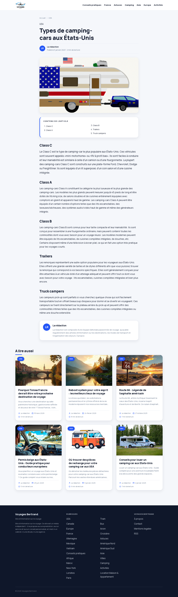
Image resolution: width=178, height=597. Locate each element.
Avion (103, 528)
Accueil (42, 18)
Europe (147, 5)
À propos (80, 336)
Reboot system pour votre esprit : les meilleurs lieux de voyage (88, 391)
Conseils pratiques (91, 5)
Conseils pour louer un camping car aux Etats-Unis (135, 461)
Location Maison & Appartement (109, 574)
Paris (68, 577)
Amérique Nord (107, 543)
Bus (102, 523)
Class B (96, 125)
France (107, 5)
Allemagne (71, 538)
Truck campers (99, 133)
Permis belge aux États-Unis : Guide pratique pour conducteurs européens (34, 463)
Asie (139, 5)
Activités (158, 5)
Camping (129, 5)
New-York (71, 567)
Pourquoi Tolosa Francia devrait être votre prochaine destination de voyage (35, 393)
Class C (49, 126)
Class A (49, 130)
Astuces (118, 5)
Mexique (70, 543)
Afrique (70, 558)
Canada (70, 523)
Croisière (104, 533)
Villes (103, 558)
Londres (70, 572)
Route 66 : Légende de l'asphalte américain (132, 391)
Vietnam (70, 548)
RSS (136, 533)
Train (102, 518)
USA (50, 18)
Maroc (69, 563)
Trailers (96, 129)
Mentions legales (142, 528)
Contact (138, 523)
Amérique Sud (107, 548)
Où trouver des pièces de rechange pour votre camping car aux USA (83, 463)
